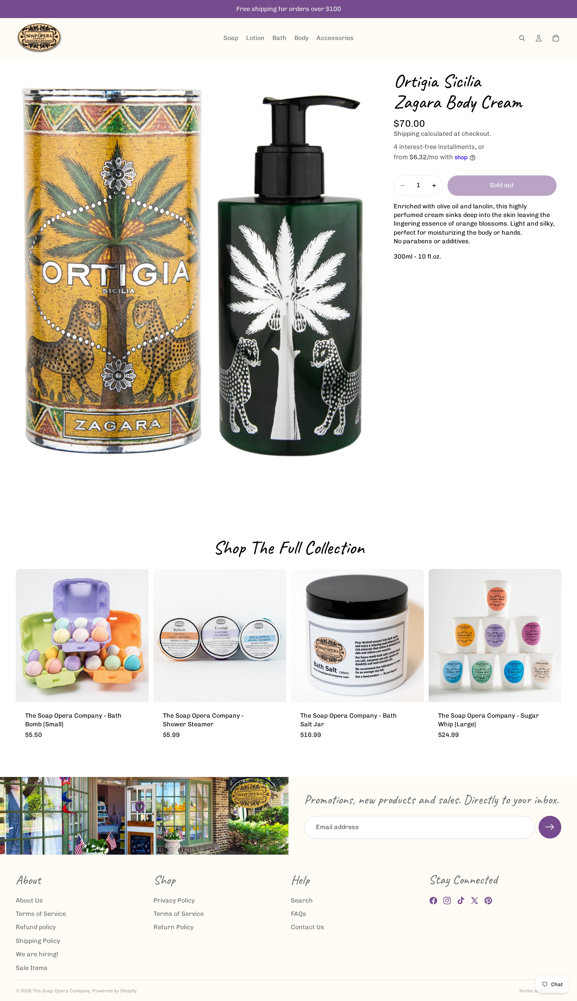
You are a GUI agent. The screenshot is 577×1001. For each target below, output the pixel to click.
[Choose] (137, 690)
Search (302, 900)
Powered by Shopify (114, 991)
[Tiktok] (461, 900)
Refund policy (36, 927)
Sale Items (31, 967)
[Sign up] (550, 827)
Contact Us (307, 927)
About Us (29, 900)
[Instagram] (447, 900)
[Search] (522, 38)
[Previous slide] (27, 635)
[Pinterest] (488, 900)
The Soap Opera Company (61, 991)
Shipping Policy (38, 940)
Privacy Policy (174, 900)
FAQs (298, 913)
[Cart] (555, 38)
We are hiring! (37, 954)
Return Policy (173, 927)
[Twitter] (474, 900)
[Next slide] (137, 635)
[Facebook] (433, 900)
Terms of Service (41, 913)
